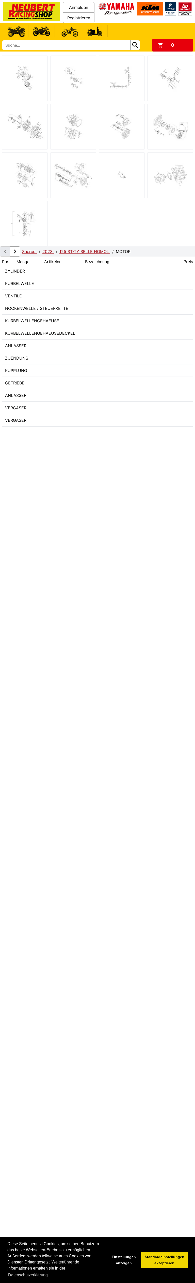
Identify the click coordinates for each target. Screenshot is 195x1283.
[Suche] (135, 45)
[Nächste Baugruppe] (15, 251)
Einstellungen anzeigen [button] (124, 1260)
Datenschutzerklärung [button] (28, 1275)
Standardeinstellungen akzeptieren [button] (164, 1260)
